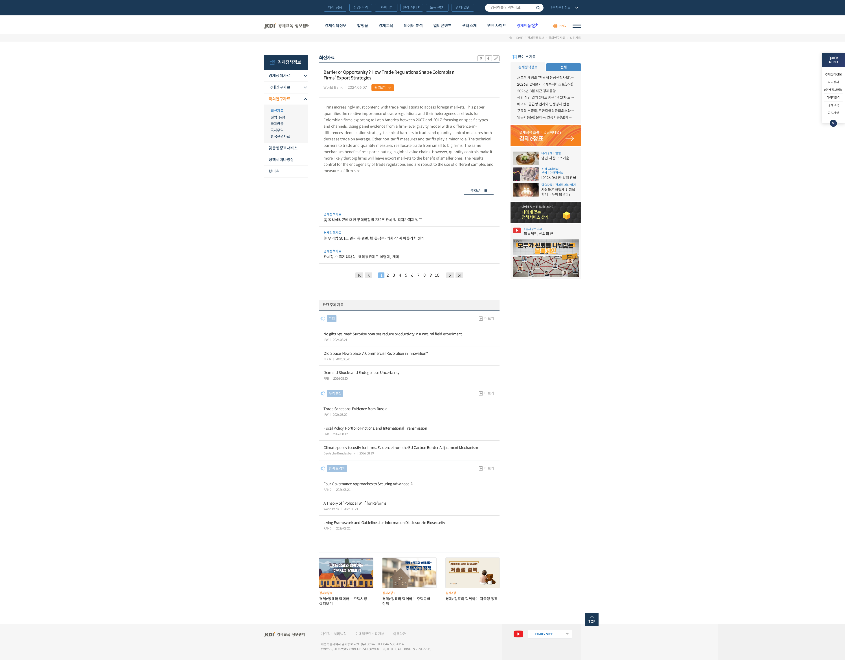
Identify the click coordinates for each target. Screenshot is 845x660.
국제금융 (277, 123)
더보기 (489, 318)
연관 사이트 (496, 25)
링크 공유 (496, 58)
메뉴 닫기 (833, 123)
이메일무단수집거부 (369, 634)
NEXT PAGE (459, 275)
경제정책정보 (336, 25)
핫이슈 (273, 171)
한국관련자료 (280, 136)
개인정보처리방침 (334, 634)
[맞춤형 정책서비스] (546, 212)
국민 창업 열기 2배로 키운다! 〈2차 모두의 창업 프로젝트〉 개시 (545, 97)
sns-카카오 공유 (481, 58)
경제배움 (527, 25)
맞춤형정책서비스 (283, 148)
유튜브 (518, 634)
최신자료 (575, 37)
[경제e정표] (546, 135)
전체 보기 (564, 8)
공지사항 (833, 113)
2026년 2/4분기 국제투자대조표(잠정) (545, 84)
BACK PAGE (359, 275)
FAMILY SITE (544, 634)
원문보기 (380, 88)
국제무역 (277, 130)
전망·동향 (278, 117)
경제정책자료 (279, 75)
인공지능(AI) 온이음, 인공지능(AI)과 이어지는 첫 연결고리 (545, 117)
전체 (563, 67)
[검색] (514, 8)
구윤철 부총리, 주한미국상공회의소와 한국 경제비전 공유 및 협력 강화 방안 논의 (545, 110)
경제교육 (386, 25)
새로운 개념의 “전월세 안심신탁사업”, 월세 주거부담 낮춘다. (545, 77)
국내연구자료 (279, 87)
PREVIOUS (368, 275)
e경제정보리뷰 (833, 90)
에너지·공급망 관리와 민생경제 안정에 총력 (545, 104)
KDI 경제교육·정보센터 (286, 26)
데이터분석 (833, 97)
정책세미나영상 (281, 159)
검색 (538, 8)
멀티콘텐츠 (442, 25)
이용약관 (399, 634)
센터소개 (469, 25)
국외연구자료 (557, 37)
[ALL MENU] (577, 26)
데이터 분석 (413, 25)
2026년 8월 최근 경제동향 (536, 91)
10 (437, 275)
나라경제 (833, 82)
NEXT (450, 275)
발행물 (362, 25)
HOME (518, 37)
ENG (562, 26)
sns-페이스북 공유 (488, 58)
